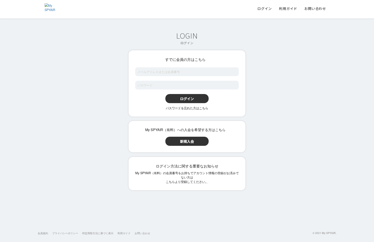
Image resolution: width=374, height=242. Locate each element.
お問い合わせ (142, 233)
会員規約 (43, 233)
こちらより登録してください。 (187, 181)
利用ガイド (124, 233)
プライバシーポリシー (65, 233)
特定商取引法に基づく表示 (97, 233)
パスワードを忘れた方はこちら (187, 108)
